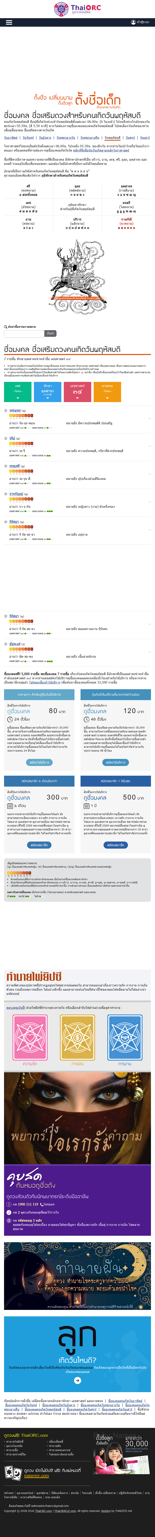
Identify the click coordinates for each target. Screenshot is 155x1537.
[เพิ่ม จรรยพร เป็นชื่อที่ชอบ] (5, 410)
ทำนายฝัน (55, 1446)
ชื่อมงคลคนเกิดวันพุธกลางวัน (100, 1405)
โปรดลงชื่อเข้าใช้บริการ (44, 682)
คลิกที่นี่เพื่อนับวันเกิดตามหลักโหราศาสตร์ (101, 150)
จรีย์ (12, 438)
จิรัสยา (14, 615)
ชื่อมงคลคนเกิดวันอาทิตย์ (125, 1401)
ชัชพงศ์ (14, 643)
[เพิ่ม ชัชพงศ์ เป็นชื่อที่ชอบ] (5, 643)
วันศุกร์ (130, 137)
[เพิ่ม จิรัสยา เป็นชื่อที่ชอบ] (5, 615)
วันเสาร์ (145, 137)
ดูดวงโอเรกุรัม (14, 1446)
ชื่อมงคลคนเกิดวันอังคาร (58, 1405)
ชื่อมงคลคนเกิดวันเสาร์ (117, 1409)
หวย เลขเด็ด (52, 1497)
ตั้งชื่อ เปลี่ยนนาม (105, 1493)
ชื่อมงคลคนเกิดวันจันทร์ (21, 1405)
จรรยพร (15, 410)
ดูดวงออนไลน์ (25, 1493)
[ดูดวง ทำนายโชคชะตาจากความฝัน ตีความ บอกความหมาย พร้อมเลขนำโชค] (77, 1276)
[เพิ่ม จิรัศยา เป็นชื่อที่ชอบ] (5, 521)
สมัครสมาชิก (39, 845)
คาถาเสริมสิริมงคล (31, 1497)
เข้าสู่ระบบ (142, 22)
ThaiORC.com (43, 1511)
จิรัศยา (14, 521)
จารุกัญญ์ (16, 493)
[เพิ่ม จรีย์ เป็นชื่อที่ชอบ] (5, 438)
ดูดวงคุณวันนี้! (15, 1007)
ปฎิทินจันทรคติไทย (130, 1493)
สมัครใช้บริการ (39, 762)
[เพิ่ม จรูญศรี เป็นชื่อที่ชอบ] (5, 466)
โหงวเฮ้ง (87, 1493)
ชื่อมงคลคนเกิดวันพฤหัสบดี (43, 1409)
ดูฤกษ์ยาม (42, 1493)
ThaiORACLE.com (65, 1511)
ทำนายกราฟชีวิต (16, 1454)
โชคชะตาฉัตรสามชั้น (61, 1454)
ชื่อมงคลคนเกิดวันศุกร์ (81, 1409)
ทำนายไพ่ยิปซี (14, 1441)
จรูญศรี (14, 465)
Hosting (106, 1511)
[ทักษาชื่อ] (150, 418)
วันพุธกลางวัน (66, 137)
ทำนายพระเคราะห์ (59, 1450)
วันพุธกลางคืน (89, 137)
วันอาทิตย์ (10, 137)
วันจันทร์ (28, 137)
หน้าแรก (9, 1493)
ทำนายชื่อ (12, 1450)
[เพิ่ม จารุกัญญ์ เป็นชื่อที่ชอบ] (5, 493)
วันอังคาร (45, 137)
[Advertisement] (77, 57)
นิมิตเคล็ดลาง (59, 1493)
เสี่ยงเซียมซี (56, 1441)
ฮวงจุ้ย (75, 1493)
